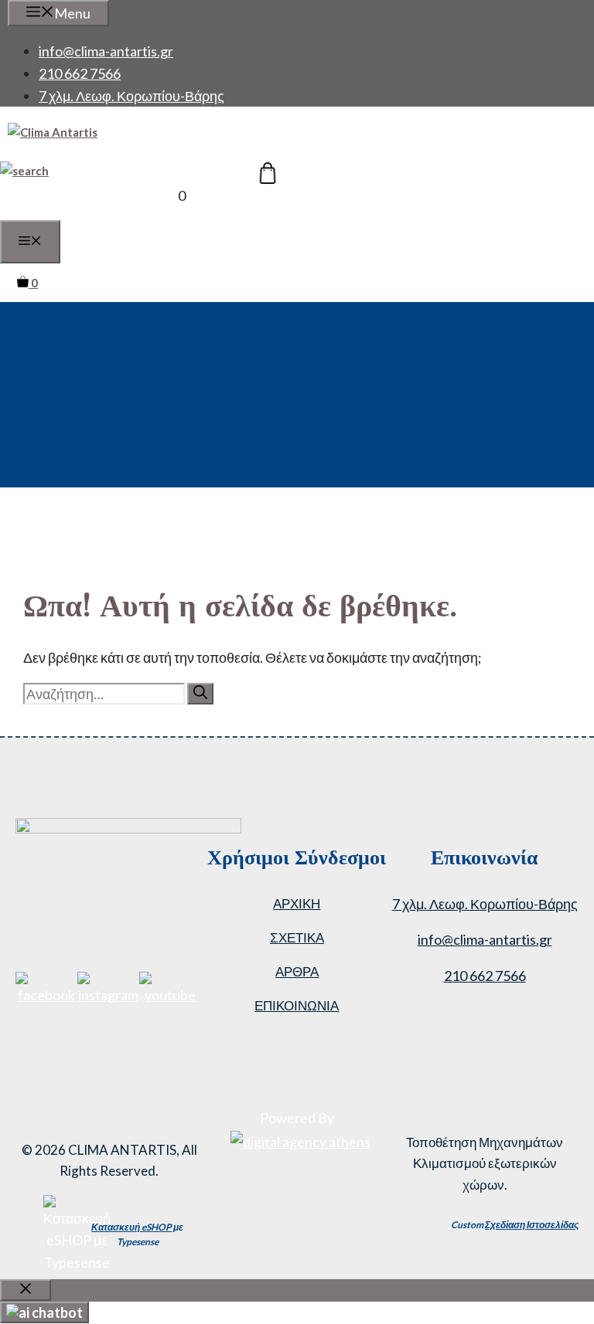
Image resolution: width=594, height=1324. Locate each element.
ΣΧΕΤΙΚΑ (297, 937)
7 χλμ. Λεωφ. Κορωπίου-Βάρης (131, 95)
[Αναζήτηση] (200, 693)
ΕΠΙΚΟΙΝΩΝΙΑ (296, 1005)
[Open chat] (44, 1312)
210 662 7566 (80, 73)
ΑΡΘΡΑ (297, 971)
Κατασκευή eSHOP (131, 1227)
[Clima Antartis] (52, 132)
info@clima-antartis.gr (106, 50)
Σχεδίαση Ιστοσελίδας (532, 1225)
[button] (24, 171)
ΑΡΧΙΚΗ (296, 903)
